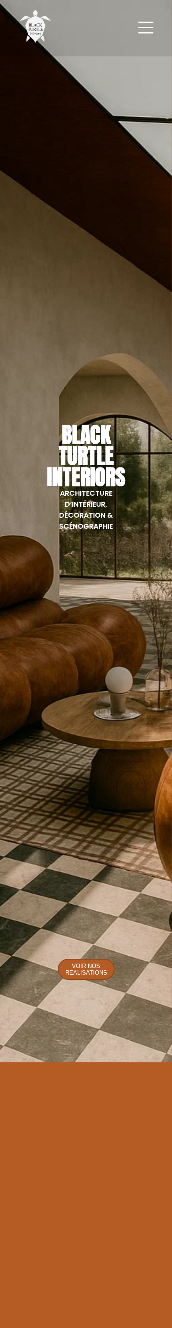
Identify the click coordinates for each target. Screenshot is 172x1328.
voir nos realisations (86, 969)
